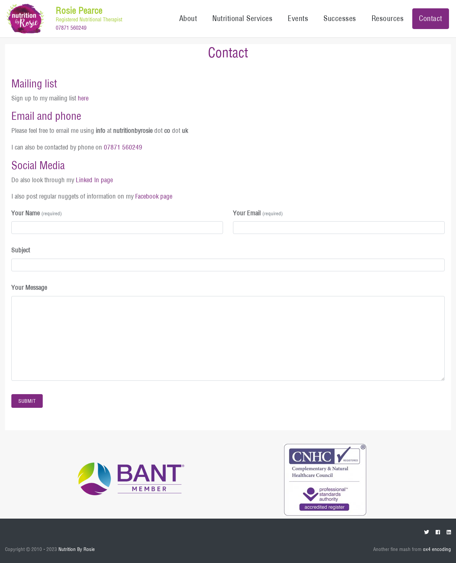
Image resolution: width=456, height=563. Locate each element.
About (188, 18)
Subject (20, 250)
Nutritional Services (242, 18)
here (83, 98)
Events (298, 18)
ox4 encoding (437, 549)
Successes (339, 18)
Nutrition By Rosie (76, 549)
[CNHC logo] (325, 479)
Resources (388, 18)
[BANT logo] (131, 478)
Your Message (29, 287)
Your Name (36, 213)
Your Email (258, 213)
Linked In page (94, 180)
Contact (430, 18)
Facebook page (153, 196)
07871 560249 (71, 27)
